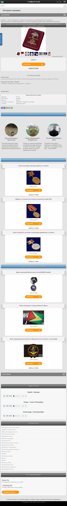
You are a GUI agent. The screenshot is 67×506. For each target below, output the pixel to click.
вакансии (43, 499)
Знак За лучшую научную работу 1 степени (33, 166)
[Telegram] (9, 108)
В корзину (30, 190)
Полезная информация (53, 499)
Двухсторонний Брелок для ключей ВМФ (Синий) (33, 272)
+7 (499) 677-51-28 (33, 2)
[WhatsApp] (12, 108)
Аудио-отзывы (33, 386)
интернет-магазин (12, 499)
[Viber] (2, 108)
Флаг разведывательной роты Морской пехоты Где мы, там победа (33, 339)
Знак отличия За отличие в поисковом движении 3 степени (33, 232)
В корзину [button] (27, 64)
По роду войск (33, 423)
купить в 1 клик (33, 68)
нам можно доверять (24, 499)
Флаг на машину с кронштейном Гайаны (33, 305)
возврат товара (35, 499)
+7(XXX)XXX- (7, 486)
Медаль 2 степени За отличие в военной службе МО (33, 199)
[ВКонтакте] (4, 108)
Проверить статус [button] (9, 492)
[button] (65, 6)
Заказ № (6, 480)
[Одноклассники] (7, 108)
